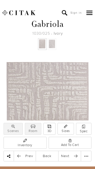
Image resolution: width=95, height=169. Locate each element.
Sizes (66, 131)
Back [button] (47, 156)
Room (33, 131)
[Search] (64, 13)
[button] (13, 126)
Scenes (13, 131)
